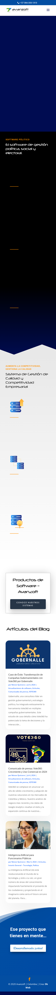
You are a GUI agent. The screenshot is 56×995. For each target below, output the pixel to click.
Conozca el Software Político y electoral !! (27, 67)
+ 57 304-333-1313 (28, 2)
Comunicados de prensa (18, 691)
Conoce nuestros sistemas (28, 604)
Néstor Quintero (18, 685)
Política (36, 865)
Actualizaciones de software (19, 688)
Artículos (36, 688)
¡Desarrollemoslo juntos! (28, 948)
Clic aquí (16, 217)
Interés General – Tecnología (20, 865)
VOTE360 (32, 691)
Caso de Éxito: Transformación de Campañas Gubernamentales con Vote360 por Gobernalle (25, 678)
